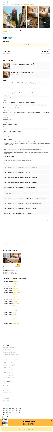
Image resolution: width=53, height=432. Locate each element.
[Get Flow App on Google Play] (32, 421)
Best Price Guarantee (45, 56)
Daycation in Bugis (7, 367)
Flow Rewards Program (8, 351)
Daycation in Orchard (8, 362)
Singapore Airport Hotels (8, 377)
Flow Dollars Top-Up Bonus (9, 352)
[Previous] (45, 250)
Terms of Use (6, 400)
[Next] (49, 250)
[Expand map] (48, 220)
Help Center (5, 385)
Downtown (16, 4)
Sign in (45, 2)
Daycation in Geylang (8, 370)
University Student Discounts (9, 347)
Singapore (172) (10, 4)
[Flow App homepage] (4, 2)
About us (5, 383)
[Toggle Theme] (41, 2)
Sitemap (4, 390)
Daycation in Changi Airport (9, 369)
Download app (6, 388)
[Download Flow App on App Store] (26, 421)
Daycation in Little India (8, 375)
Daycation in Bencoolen (8, 365)
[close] (51, 420)
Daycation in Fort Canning (9, 364)
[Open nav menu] (49, 2)
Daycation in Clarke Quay (9, 374)
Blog (4, 387)
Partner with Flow (7, 356)
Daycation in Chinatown (8, 372)
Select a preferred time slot (26, 429)
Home (4, 4)
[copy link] (14, 38)
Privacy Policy (6, 398)
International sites (7, 392)
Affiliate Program (7, 349)
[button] (14, 17)
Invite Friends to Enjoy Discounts (10, 354)
